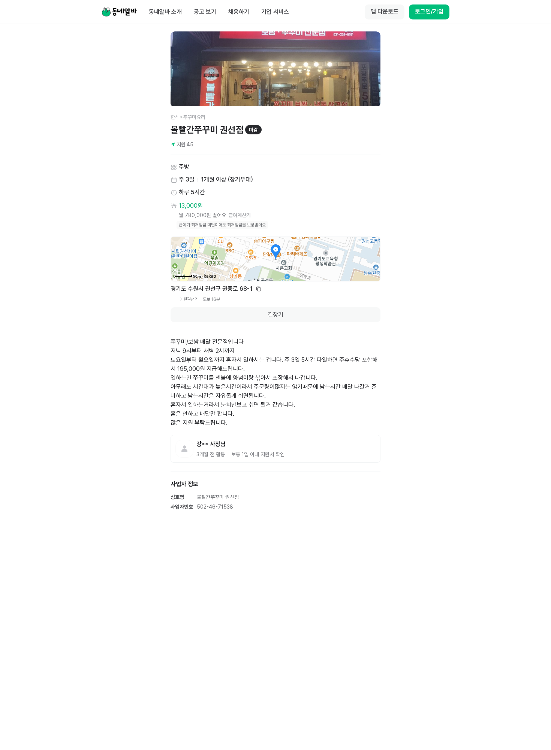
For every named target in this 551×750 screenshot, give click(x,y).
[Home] (119, 11)
